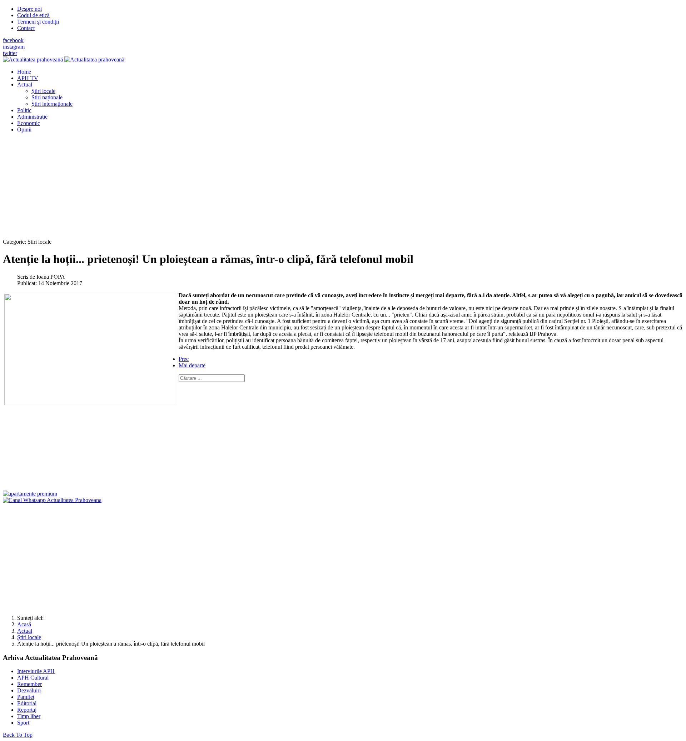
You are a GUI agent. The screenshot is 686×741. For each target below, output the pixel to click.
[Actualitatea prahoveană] (63, 59)
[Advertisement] (217, 189)
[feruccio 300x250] (30, 494)
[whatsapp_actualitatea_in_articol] (52, 500)
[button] (24, 84)
